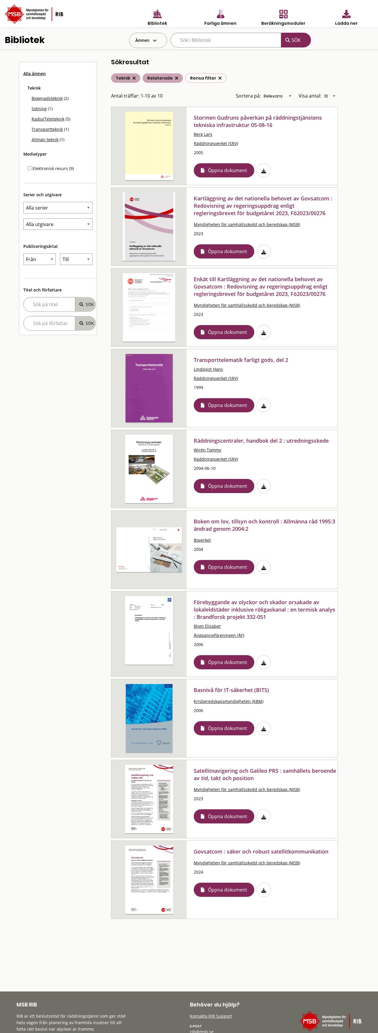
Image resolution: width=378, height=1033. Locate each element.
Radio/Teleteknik (48, 119)
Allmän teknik (45, 139)
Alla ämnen (34, 73)
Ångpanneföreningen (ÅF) (219, 635)
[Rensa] (220, 78)
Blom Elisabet (207, 626)
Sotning (39, 108)
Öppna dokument (227, 170)
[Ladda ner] (264, 170)
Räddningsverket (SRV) (216, 143)
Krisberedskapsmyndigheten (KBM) (228, 701)
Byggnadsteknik (47, 98)
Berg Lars (203, 134)
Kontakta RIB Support (211, 1016)
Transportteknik (47, 129)
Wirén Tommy (207, 450)
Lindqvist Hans (208, 369)
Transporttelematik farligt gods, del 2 (241, 359)
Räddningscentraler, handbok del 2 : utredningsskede (261, 440)
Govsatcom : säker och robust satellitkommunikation (261, 851)
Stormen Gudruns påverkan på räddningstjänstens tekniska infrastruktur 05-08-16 (258, 121)
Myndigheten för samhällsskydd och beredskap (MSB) (247, 224)
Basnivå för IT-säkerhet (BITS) (231, 689)
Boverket (202, 540)
